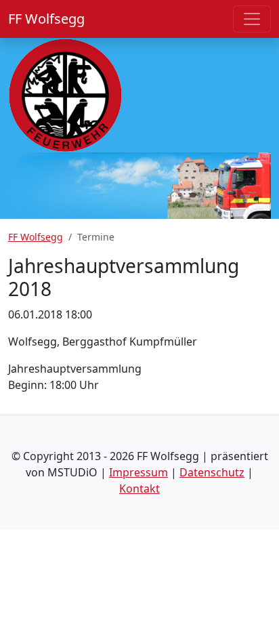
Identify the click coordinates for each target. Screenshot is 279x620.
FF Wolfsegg (46, 18)
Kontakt (139, 488)
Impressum (138, 472)
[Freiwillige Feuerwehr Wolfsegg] (65, 94)
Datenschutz (211, 472)
